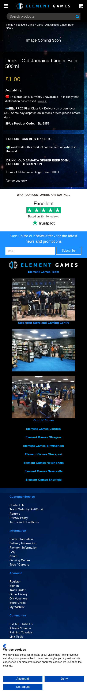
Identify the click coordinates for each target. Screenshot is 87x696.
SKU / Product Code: (20, 123)
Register (15, 581)
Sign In (14, 585)
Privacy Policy (19, 518)
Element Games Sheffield (44, 479)
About (13, 556)
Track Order (18, 590)
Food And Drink (25, 24)
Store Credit (18, 602)
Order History (18, 594)
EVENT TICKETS (21, 624)
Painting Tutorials (21, 632)
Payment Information (23, 547)
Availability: (13, 90)
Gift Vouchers (18, 598)
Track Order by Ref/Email (26, 509)
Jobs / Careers (19, 564)
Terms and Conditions (24, 522)
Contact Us (17, 505)
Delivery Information (23, 543)
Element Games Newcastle (43, 471)
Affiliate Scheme (20, 628)
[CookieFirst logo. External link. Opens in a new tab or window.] (4, 646)
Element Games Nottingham (43, 462)
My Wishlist (17, 607)
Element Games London (43, 428)
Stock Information (21, 539)
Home (9, 24)
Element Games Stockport (43, 454)
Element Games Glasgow (43, 437)
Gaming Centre (20, 560)
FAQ (12, 551)
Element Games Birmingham (43, 445)
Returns (15, 513)
